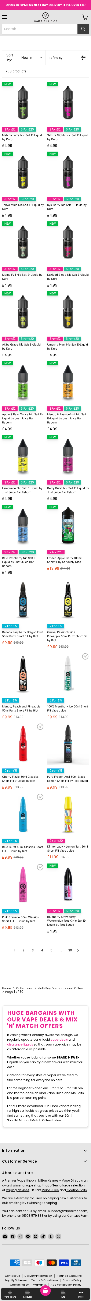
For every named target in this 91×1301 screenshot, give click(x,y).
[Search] (83, 29)
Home (6, 988)
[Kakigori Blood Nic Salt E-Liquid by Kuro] (68, 242)
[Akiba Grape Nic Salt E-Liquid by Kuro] (23, 312)
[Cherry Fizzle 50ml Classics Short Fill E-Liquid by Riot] (23, 744)
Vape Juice (50, 1190)
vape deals (59, 1039)
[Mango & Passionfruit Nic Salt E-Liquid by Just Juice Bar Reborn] (68, 382)
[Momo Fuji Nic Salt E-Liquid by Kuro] (23, 242)
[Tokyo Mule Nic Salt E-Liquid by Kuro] (23, 173)
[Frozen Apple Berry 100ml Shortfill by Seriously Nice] (68, 526)
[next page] (78, 950)
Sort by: (19, 57)
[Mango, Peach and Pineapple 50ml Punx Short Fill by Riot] (23, 674)
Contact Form (77, 1216)
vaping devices (17, 1190)
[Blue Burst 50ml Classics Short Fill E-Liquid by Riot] (23, 814)
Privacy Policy (72, 1280)
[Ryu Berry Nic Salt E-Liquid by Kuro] (68, 173)
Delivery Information (38, 1276)
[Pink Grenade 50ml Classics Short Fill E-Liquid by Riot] (23, 884)
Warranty (39, 1285)
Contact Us (12, 1276)
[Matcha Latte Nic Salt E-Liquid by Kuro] (23, 103)
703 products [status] (16, 71)
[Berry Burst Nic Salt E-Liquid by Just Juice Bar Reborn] (68, 456)
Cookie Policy (19, 1285)
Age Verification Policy (66, 1285)
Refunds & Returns (69, 1276)
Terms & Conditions (44, 1280)
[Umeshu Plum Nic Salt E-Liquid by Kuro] (68, 312)
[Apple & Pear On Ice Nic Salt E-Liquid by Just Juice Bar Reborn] (23, 382)
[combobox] (39, 29)
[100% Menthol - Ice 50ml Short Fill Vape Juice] (68, 674)
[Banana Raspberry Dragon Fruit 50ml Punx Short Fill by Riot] (23, 599)
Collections (24, 988)
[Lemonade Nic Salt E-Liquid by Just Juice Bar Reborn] (23, 456)
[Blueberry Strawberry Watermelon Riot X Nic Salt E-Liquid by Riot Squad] (68, 884)
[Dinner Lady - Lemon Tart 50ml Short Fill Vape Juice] (68, 814)
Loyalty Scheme (16, 1280)
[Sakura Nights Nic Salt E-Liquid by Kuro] (68, 103)
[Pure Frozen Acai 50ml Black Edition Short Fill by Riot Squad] (68, 744)
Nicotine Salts (76, 1190)
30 (70, 950)
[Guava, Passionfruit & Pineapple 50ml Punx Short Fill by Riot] (68, 599)
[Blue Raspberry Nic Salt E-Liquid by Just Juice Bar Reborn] (23, 526)
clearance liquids (20, 1044)
